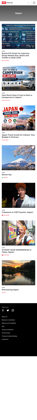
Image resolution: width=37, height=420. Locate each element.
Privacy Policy (6, 333)
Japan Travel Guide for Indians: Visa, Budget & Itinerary (18, 136)
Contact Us (5, 339)
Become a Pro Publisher (9, 323)
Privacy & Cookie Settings (9, 336)
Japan (3, 51)
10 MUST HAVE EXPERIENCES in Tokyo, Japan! (16, 251)
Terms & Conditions (7, 330)
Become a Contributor (8, 320)
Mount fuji (6, 175)
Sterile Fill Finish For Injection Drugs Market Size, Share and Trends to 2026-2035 (15, 55)
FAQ (3, 326)
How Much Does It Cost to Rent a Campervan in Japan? (17, 96)
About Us (4, 317)
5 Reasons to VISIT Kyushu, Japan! (17, 212)
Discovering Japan (10, 290)
